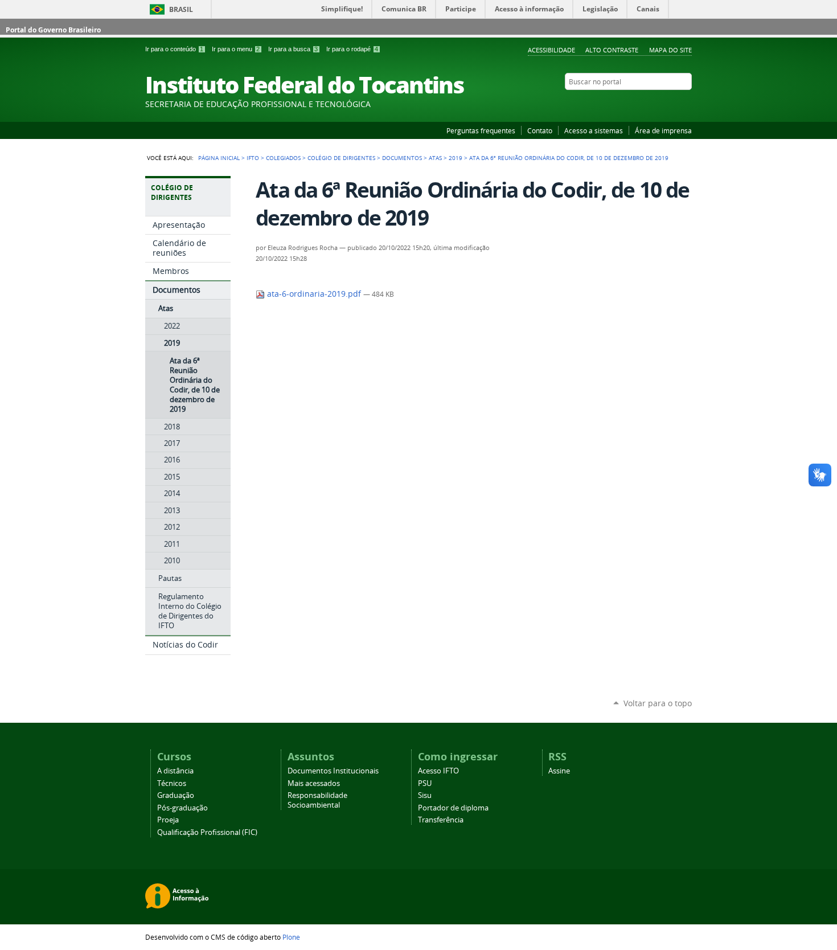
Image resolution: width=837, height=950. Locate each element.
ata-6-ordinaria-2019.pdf (314, 294)
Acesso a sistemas (593, 130)
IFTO (253, 158)
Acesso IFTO (438, 771)
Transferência (440, 820)
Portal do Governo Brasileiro (53, 30)
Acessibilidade (551, 50)
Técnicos (171, 783)
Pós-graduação (182, 808)
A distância (175, 771)
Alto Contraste (611, 50)
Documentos (402, 158)
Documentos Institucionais (333, 771)
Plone (291, 936)
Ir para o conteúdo (174, 49)
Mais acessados (314, 783)
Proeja (168, 820)
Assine (559, 771)
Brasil (181, 9)
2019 (455, 158)
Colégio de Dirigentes (341, 158)
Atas (435, 158)
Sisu (425, 795)
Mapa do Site (670, 50)
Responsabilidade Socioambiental (317, 800)
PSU (425, 783)
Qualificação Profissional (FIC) (207, 832)
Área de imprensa (663, 130)
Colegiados (283, 158)
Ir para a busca (293, 49)
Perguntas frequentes (480, 130)
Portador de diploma (453, 808)
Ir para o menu (236, 49)
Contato (539, 130)
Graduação (175, 795)
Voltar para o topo (657, 703)
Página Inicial (219, 158)
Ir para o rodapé (352, 49)
